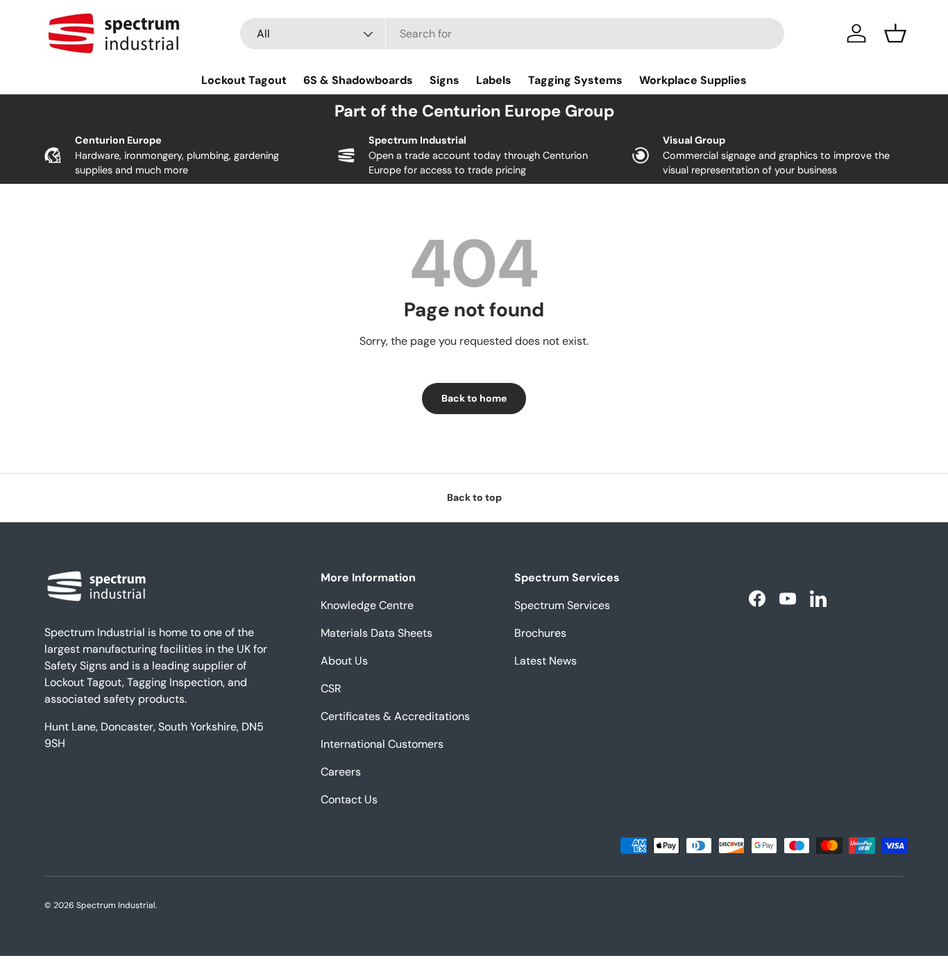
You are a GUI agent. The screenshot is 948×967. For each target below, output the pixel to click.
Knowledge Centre (367, 605)
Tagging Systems (575, 80)
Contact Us (349, 799)
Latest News (545, 660)
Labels (493, 80)
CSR (331, 688)
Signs (444, 80)
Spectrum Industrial (115, 905)
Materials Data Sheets (376, 633)
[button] (895, 33)
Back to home (474, 398)
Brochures (540, 633)
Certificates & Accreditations (395, 716)
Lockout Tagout (244, 80)
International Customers (382, 744)
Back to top (474, 497)
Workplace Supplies (693, 80)
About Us (344, 660)
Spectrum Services (562, 605)
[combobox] (512, 33)
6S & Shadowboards (358, 80)
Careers (341, 771)
